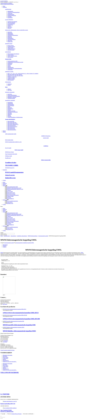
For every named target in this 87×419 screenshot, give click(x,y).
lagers (6, 87)
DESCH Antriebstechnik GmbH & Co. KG (13, 141)
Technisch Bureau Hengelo (16, 413)
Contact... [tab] (4, 246)
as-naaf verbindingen (9, 19)
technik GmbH (46, 137)
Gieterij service (10, 175)
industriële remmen (8, 43)
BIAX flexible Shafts (9, 139)
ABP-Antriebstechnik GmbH (10, 133)
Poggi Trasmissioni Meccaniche (11, 153)
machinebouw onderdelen (10, 100)
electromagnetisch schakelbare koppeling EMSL (25, 242)
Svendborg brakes (10, 162)
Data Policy (5, 356)
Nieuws (4, 130)
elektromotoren (8, 81)
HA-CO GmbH (8, 147)
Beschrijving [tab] (5, 244)
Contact (4, 180)
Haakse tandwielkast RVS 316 (7, 403)
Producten (5, 7)
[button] (6, 185)
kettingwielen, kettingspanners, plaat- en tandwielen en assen (16, 30)
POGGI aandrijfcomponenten (14, 172)
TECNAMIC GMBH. (11, 165)
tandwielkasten (8, 51)
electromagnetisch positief (43, 235)
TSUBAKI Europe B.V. (9, 167)
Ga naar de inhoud (3, 0)
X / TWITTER (4, 394)
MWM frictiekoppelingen (32, 235)
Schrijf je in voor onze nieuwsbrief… (10, 361)
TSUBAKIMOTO (10, 198)
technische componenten (9, 92)
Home (4, 6)
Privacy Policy (5, 357)
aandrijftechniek (8, 9)
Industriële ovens (10, 178)
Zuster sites (5, 199)
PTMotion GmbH (8, 155)
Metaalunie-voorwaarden (7, 355)
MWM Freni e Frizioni (9, 151)
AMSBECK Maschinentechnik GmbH (14, 187)
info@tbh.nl (16, 2)
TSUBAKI (9, 197)
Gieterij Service (10, 202)
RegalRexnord (8, 157)
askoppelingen (13, 235)
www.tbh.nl (5, 341)
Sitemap (4, 359)
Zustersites (5, 169)
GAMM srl (9, 190)
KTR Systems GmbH (19, 149)
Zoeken (1, 233)
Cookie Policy (5, 358)
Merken (4, 131)
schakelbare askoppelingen (22, 235)
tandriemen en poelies (9, 71)
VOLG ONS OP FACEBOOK (9, 372)
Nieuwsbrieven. (6, 360)
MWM (1, 252)
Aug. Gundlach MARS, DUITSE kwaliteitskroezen (6, 411)
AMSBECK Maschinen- (46, 135)
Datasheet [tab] (5, 245)
